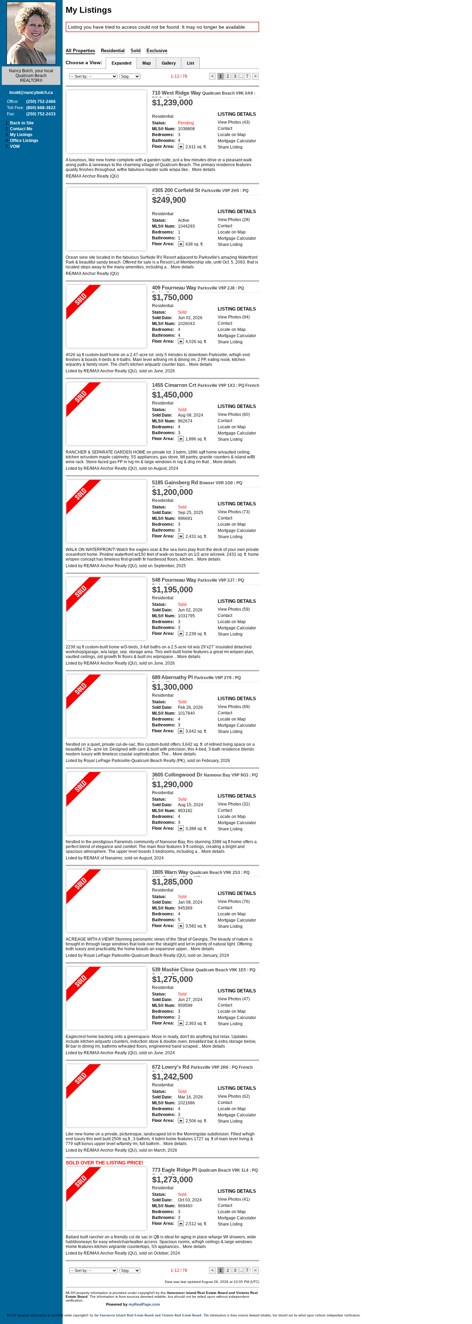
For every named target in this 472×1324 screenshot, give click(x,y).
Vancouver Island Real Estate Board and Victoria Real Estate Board (150, 1315)
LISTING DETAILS (237, 114)
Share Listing (230, 147)
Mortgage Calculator (237, 141)
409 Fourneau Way (198, 290)
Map (146, 63)
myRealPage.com (144, 1304)
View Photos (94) (234, 317)
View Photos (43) (234, 122)
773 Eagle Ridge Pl (205, 1172)
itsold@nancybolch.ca (31, 92)
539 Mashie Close (203, 972)
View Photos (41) (234, 1199)
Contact (225, 128)
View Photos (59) (234, 609)
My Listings (21, 134)
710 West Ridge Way (203, 95)
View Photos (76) (234, 901)
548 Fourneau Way (198, 582)
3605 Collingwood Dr (205, 777)
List (190, 63)
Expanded (121, 63)
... (241, 76)
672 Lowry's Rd (202, 1069)
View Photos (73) (234, 511)
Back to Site (22, 123)
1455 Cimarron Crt (205, 387)
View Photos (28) (234, 219)
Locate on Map (232, 134)
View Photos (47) (234, 999)
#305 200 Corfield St (200, 192)
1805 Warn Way (200, 874)
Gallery (169, 63)
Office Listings (24, 140)
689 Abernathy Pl (196, 679)
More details (203, 169)
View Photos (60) (234, 414)
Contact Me (21, 128)
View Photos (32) (234, 804)
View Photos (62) (234, 1096)
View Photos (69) (234, 706)
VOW (15, 146)
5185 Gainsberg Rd (197, 484)
